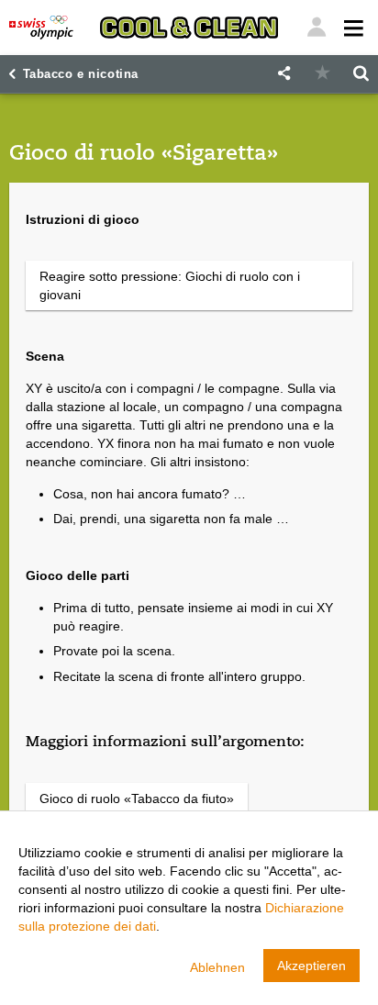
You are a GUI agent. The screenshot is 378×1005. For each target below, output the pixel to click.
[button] (283, 74)
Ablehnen (217, 967)
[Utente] (351, 27)
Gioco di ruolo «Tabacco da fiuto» (136, 798)
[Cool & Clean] (188, 27)
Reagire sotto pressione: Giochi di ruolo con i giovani (169, 285)
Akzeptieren (311, 965)
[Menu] (316, 27)
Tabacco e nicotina (81, 74)
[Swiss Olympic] (41, 27)
